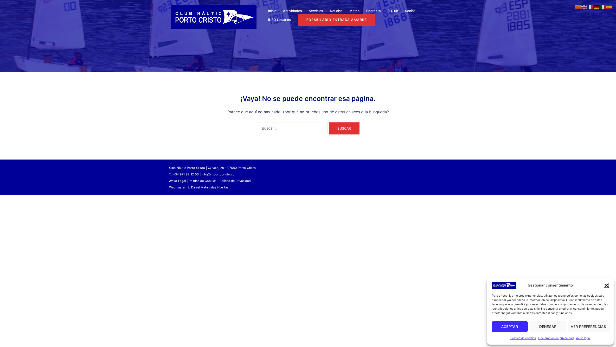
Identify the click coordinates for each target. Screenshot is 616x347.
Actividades (292, 11)
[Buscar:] (292, 128)
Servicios (316, 11)
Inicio (272, 11)
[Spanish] (609, 6)
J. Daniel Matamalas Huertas (208, 187)
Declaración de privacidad (556, 338)
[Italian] (603, 6)
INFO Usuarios (279, 20)
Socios (410, 11)
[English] (584, 6)
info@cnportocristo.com (219, 174)
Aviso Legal (177, 181)
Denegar (548, 326)
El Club (392, 11)
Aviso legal (583, 338)
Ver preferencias (588, 326)
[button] (606, 285)
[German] (597, 6)
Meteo (354, 11)
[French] (590, 6)
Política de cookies (523, 338)
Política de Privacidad (235, 181)
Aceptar (509, 326)
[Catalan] (578, 6)
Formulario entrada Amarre (336, 20)
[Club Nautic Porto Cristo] (214, 16)
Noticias (336, 11)
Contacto (373, 11)
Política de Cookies (203, 181)
